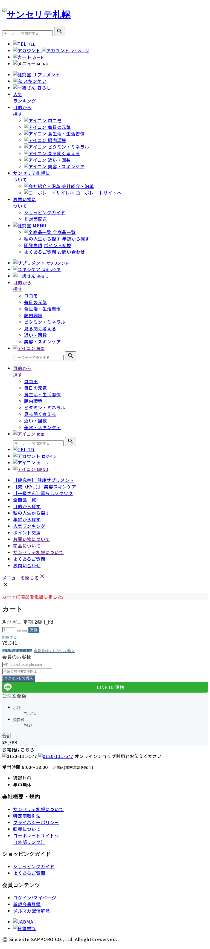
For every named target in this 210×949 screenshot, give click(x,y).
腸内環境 (33, 315)
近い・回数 (35, 335)
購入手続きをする (17, 651)
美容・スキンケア (42, 341)
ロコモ (31, 295)
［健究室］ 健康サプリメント (43, 480)
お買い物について (24, 202)
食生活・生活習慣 (42, 308)
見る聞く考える (40, 328)
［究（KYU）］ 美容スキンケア (44, 486)
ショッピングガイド (44, 212)
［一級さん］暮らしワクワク (43, 493)
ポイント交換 (57, 245)
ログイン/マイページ (34, 897)
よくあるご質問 (40, 251)
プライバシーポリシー (36, 822)
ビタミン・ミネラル (44, 322)
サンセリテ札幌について (38, 552)
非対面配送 (35, 219)
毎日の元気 (35, 302)
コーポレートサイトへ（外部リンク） (36, 838)
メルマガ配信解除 (31, 910)
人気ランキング (24, 97)
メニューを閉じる (23, 577)
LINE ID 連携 (110, 687)
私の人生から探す (42, 238)
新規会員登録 (27, 904)
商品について (27, 545)
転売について (27, 829)
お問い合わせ (71, 251)
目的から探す (22, 110)
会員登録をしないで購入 (54, 651)
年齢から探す (76, 238)
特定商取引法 (27, 815)
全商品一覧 (24, 499)
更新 (33, 630)
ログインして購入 (18, 678)
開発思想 (33, 245)
